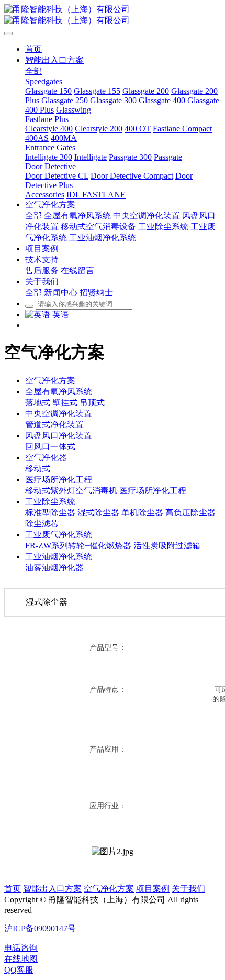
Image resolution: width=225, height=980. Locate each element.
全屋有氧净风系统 (58, 391)
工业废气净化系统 (58, 534)
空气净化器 (46, 457)
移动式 (37, 468)
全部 (33, 71)
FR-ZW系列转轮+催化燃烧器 (78, 545)
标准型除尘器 (50, 512)
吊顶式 (92, 402)
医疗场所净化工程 (58, 479)
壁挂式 (64, 402)
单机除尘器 (142, 512)
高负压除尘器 (190, 512)
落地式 (37, 402)
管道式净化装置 (54, 424)
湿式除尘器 (98, 512)
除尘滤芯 (42, 523)
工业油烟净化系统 (58, 556)
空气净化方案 (50, 380)
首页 (12, 888)
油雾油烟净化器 (54, 567)
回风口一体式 (50, 446)
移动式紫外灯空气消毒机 (71, 490)
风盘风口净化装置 (58, 435)
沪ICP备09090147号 (40, 928)
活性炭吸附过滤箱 (166, 545)
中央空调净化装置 (58, 413)
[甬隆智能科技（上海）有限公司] (112, 15)
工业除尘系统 (50, 501)
